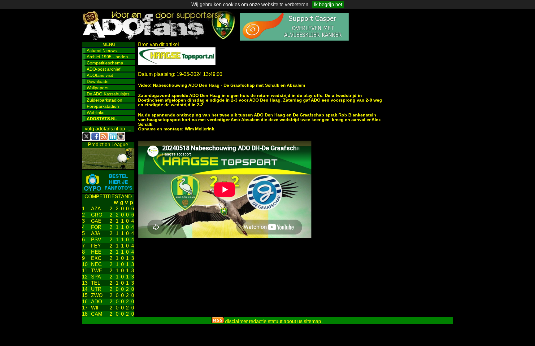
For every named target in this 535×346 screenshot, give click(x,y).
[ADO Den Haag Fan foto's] (108, 191)
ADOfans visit (100, 75)
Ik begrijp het (328, 4)
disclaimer (236, 321)
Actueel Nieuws (102, 50)
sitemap (312, 321)
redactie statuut (265, 321)
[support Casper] (294, 39)
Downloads (97, 81)
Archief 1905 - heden (107, 56)
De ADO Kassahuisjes (108, 93)
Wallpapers (97, 87)
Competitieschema (105, 62)
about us (293, 321)
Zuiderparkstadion (104, 100)
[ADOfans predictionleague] (108, 167)
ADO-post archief (103, 69)
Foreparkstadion (103, 106)
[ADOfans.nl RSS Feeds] (217, 321)
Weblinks (95, 112)
